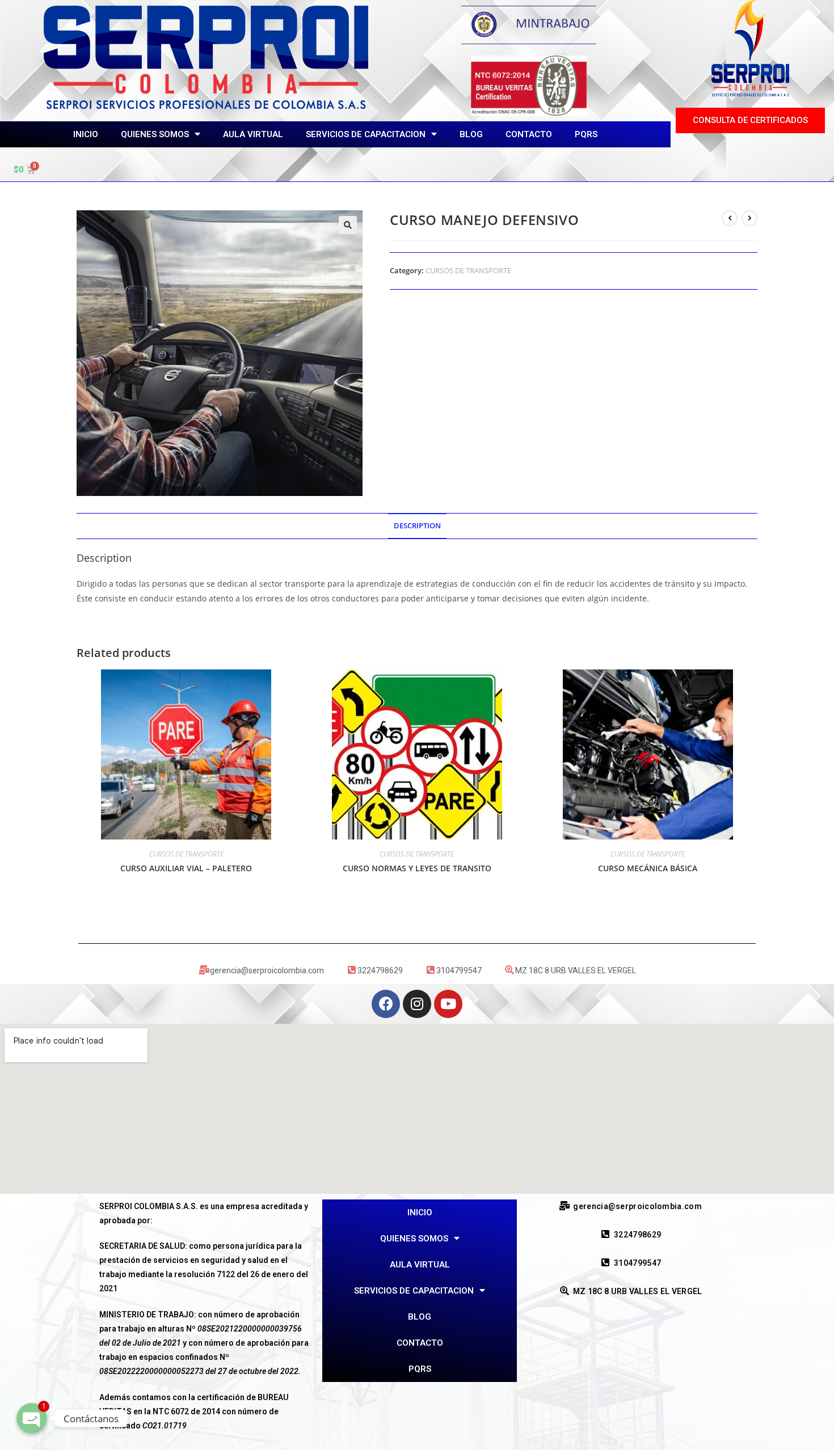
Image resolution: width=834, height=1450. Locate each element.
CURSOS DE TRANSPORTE (468, 270)
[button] (750, 120)
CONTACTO (529, 134)
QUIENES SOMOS (155, 134)
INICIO (85, 134)
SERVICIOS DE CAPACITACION (366, 134)
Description (417, 526)
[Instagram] (417, 1004)
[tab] (417, 526)
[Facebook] (386, 1004)
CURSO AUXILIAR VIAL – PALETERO (186, 868)
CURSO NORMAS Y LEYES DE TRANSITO (417, 868)
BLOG (471, 134)
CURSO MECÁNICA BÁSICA (647, 868)
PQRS (586, 134)
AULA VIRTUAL (253, 134)
